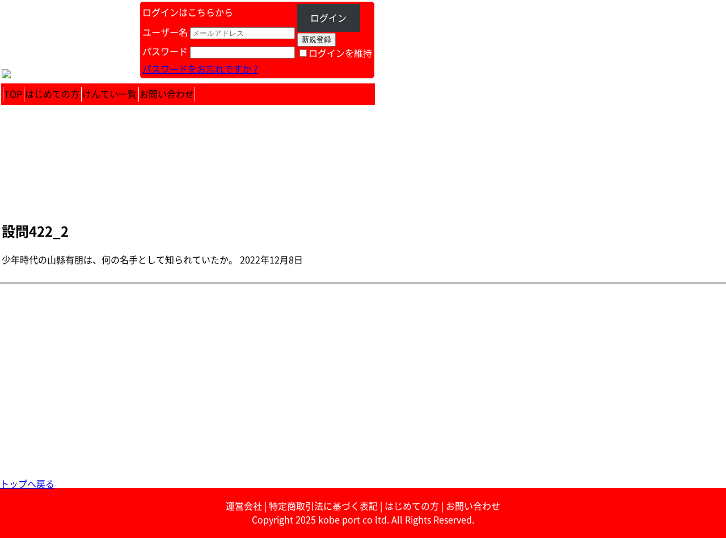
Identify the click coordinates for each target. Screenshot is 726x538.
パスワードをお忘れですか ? (200, 69)
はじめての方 (52, 94)
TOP (13, 94)
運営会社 (244, 506)
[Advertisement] (340, 397)
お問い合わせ (167, 94)
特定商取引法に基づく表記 (323, 506)
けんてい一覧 (109, 94)
